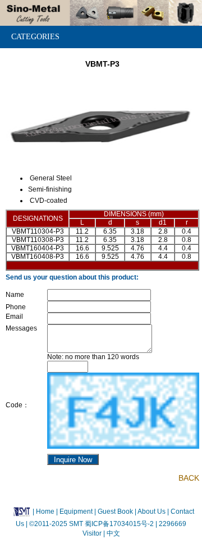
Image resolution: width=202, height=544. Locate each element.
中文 (112, 533)
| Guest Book (114, 511)
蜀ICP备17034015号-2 (120, 524)
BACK (188, 477)
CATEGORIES (35, 36)
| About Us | (152, 511)
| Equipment (75, 511)
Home (45, 511)
